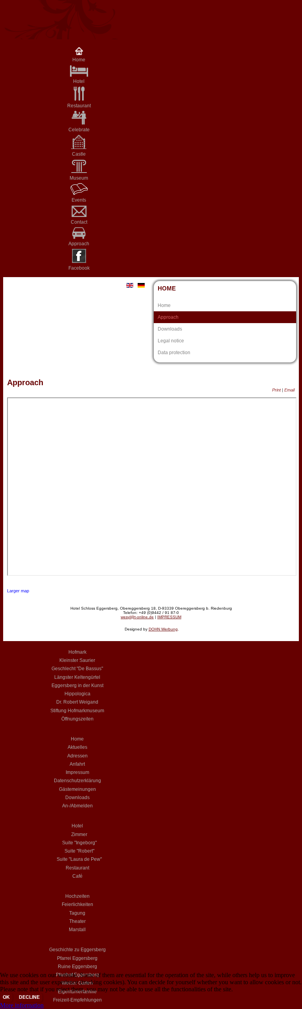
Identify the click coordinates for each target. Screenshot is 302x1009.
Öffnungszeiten (77, 719)
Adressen (77, 756)
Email (289, 390)
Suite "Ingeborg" (79, 842)
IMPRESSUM (169, 617)
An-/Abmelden (77, 806)
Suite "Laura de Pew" (79, 859)
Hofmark (77, 652)
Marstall (77, 929)
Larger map (18, 590)
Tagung (77, 913)
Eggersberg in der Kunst (77, 685)
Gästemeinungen (77, 789)
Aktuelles (77, 747)
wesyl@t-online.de (137, 617)
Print (277, 390)
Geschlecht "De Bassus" (77, 668)
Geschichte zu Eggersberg (77, 949)
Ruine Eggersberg (77, 966)
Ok (6, 997)
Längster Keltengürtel (77, 677)
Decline (29, 997)
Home (78, 59)
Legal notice (171, 341)
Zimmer (79, 834)
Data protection (174, 352)
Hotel (77, 826)
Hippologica (77, 694)
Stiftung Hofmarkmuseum (77, 710)
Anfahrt (77, 764)
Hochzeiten (77, 896)
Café (77, 876)
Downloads (170, 329)
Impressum (77, 772)
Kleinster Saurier (77, 660)
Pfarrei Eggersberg (77, 958)
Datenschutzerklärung (77, 780)
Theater (77, 921)
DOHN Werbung (163, 629)
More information (22, 1005)
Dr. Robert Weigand (77, 702)
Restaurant (77, 868)
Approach (168, 317)
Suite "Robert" (79, 851)
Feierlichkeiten (77, 904)
